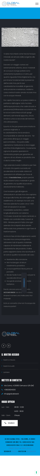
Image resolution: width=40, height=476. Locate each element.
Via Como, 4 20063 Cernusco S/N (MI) (19, 385)
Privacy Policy (14, 448)
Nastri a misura (9, 360)
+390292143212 (10, 390)
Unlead (14, 451)
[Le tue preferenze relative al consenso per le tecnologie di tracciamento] (36, 472)
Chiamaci (24, 282)
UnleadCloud (31, 451)
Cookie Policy (26, 448)
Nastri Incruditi (8, 366)
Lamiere (6, 372)
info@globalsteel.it (11, 394)
